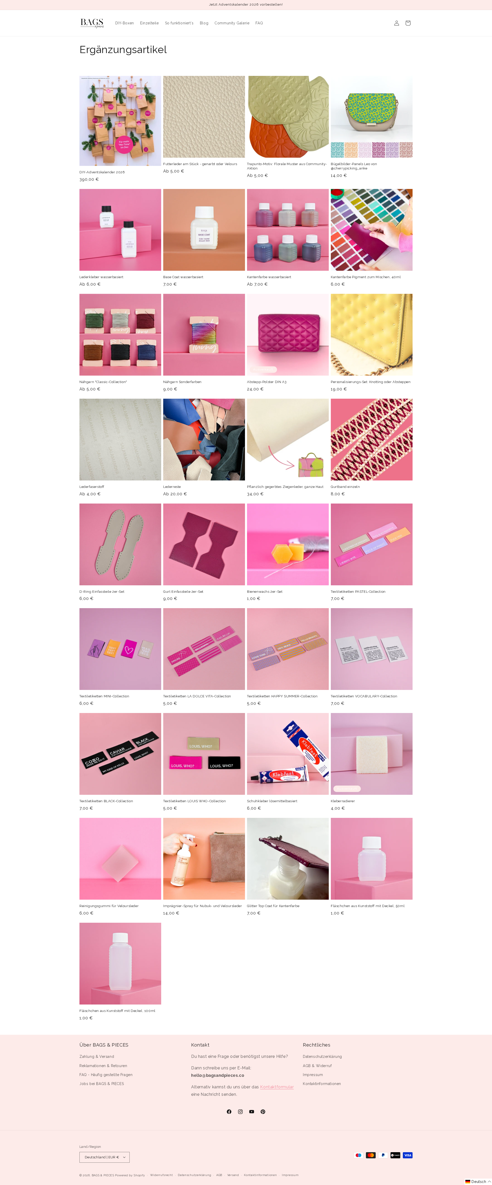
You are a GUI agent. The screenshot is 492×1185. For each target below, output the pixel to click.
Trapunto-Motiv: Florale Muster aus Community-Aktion (287, 166)
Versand (233, 1175)
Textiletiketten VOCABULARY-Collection (364, 696)
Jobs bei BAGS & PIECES (101, 1084)
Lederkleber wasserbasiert (101, 277)
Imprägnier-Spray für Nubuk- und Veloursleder (202, 906)
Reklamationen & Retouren (103, 1066)
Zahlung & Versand (96, 1057)
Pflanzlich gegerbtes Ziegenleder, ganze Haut (285, 487)
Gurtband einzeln (345, 487)
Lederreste (172, 487)
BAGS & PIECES (103, 1175)
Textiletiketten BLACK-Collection (106, 801)
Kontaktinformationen (322, 1084)
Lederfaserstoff (91, 487)
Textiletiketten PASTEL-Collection (358, 592)
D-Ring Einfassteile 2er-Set (101, 592)
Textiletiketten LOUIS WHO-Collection (194, 801)
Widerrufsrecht (161, 1175)
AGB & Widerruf (317, 1066)
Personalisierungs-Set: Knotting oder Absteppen (371, 382)
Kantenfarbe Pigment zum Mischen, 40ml (366, 277)
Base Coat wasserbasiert (183, 277)
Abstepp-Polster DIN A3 (266, 382)
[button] (478, 1182)
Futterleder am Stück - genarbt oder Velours (200, 164)
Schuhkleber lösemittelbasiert (272, 801)
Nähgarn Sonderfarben (182, 382)
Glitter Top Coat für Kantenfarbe (273, 906)
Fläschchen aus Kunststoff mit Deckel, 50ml (368, 906)
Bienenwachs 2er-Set (264, 592)
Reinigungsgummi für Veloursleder (109, 906)
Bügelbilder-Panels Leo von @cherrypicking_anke (354, 166)
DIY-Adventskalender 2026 (102, 172)
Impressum (313, 1075)
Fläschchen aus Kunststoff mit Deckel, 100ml (117, 1011)
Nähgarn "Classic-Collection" (103, 382)
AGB (219, 1175)
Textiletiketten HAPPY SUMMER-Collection (282, 696)
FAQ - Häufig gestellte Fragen (105, 1075)
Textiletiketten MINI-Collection (104, 696)
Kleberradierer (343, 801)
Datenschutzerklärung (322, 1057)
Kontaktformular (277, 1086)
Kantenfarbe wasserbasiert (269, 277)
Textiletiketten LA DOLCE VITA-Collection (197, 696)
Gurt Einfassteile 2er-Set (183, 592)
